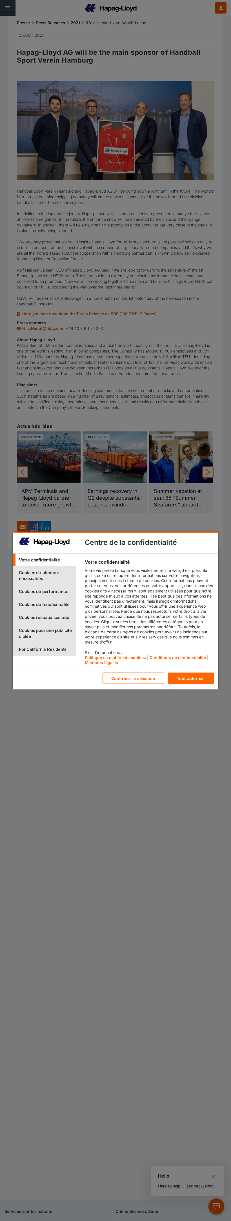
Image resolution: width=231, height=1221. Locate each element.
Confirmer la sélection (133, 678)
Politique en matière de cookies (115, 657)
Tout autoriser (191, 678)
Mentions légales (101, 662)
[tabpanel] (149, 613)
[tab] (44, 560)
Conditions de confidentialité (178, 657)
